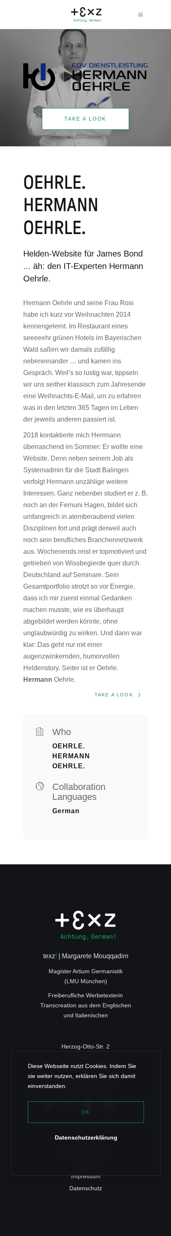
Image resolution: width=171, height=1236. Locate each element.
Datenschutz (85, 1188)
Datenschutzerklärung (86, 1137)
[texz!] (85, 927)
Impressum (85, 1176)
